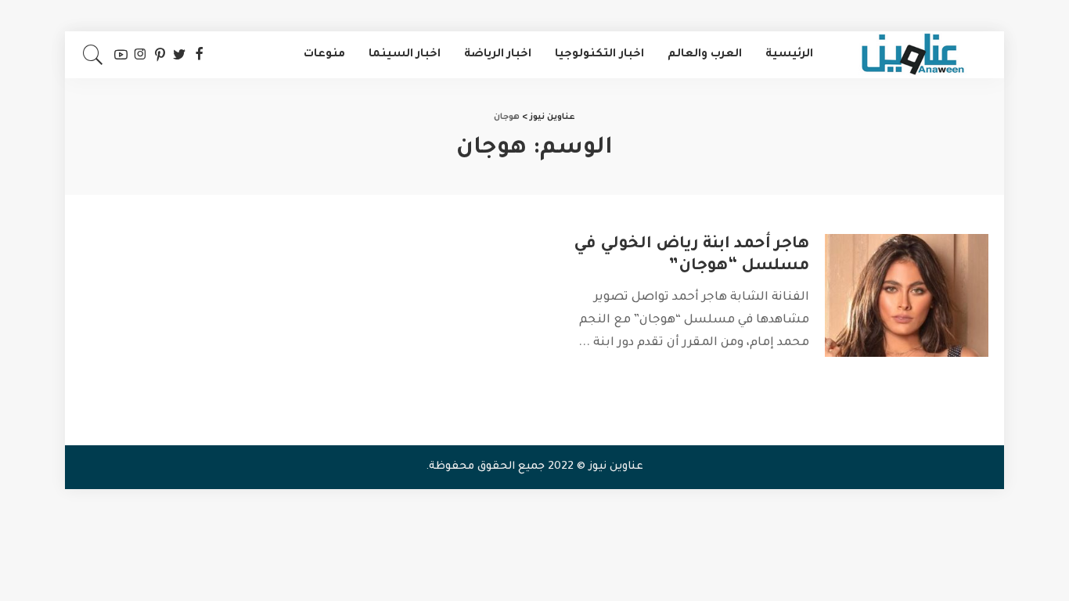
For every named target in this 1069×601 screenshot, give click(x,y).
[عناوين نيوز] (912, 54)
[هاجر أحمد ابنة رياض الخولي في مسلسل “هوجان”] (906, 295)
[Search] (93, 54)
